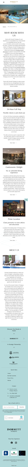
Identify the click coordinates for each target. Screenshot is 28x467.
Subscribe (21, 407)
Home (4, 26)
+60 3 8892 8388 (13, 393)
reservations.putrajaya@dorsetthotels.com (15, 396)
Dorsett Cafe (14, 62)
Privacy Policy (10, 378)
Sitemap (9, 380)
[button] (23, 338)
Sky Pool (11, 72)
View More (12, 143)
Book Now (14, 465)
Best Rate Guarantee (11, 375)
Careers (9, 373)
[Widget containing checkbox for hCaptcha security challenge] (14, 417)
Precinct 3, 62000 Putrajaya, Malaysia (13, 390)
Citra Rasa (6, 62)
